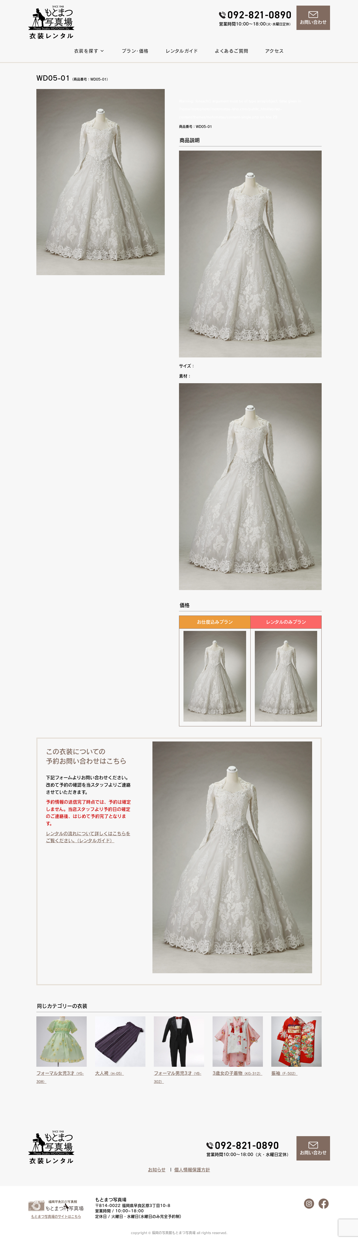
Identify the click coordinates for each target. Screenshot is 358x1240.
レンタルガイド (182, 51)
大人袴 (109, 1073)
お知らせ (157, 1170)
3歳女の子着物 (237, 1073)
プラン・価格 (135, 51)
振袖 (284, 1073)
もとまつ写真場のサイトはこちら (56, 1216)
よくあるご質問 (232, 51)
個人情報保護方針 (192, 1170)
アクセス (274, 51)
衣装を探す (86, 51)
